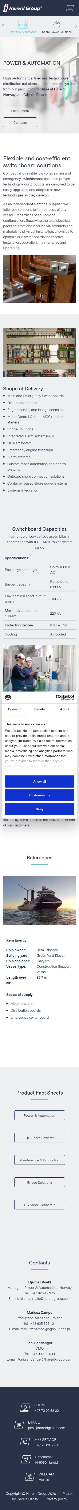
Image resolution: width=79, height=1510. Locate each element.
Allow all (39, 781)
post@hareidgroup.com (46, 1427)
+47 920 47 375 (43, 1293)
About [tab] (64, 709)
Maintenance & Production (39, 1159)
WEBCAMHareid (46, 1476)
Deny (39, 809)
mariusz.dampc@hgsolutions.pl (45, 1328)
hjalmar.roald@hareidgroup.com (45, 1298)
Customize (37, 795)
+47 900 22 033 (43, 1353)
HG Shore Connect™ (39, 1204)
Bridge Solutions (39, 1182)
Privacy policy (56, 1499)
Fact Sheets (20, 110)
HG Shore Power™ (39, 1137)
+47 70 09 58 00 (46, 1410)
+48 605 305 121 (43, 1323)
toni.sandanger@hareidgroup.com (45, 1359)
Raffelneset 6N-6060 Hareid (46, 1459)
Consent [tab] (14, 709)
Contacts (20, 122)
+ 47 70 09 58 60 (46, 1445)
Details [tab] (39, 709)
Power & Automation (39, 1115)
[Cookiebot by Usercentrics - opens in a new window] (56, 697)
